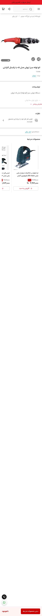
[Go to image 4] (3, 60)
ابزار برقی (14, 16)
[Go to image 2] (6, 60)
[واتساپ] (4, 602)
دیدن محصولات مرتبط (30, 611)
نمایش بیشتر (37, 104)
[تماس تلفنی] (4, 596)
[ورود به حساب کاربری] (9, 9)
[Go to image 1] (8, 60)
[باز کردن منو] (38, 9)
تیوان (34, 76)
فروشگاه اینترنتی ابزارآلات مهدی (30, 16)
